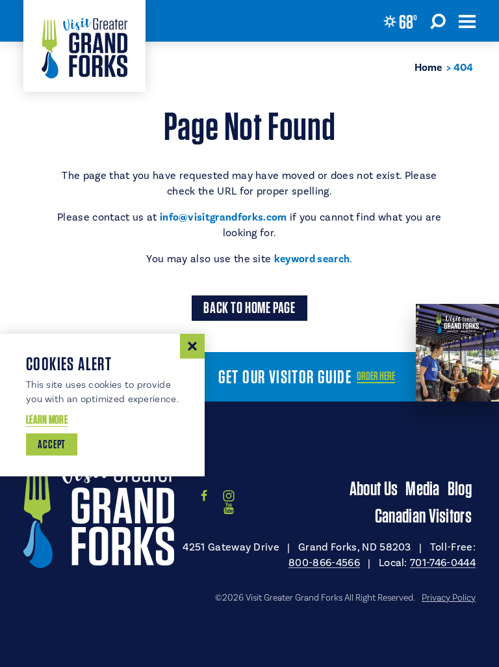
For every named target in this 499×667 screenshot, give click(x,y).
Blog (460, 488)
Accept (52, 444)
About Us (374, 488)
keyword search (312, 258)
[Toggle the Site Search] (438, 21)
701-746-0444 (443, 562)
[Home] (84, 46)
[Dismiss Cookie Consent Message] (192, 346)
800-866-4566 (324, 562)
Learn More (47, 419)
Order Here (376, 376)
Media (422, 488)
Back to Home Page (249, 307)
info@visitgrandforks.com (223, 217)
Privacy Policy (449, 598)
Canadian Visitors (423, 515)
